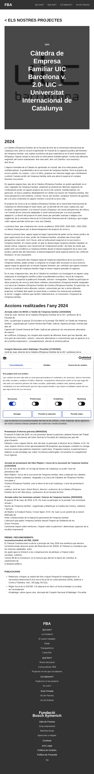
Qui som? (39, 5)
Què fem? (51, 5)
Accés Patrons (47, 695)
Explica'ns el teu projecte (47, 681)
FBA (8, 4)
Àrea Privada (47, 691)
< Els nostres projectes (33, 20)
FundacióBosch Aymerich (47, 714)
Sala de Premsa (47, 722)
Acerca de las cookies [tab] (77, 365)
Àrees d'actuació (47, 662)
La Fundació (47, 634)
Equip (47, 643)
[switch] (35, 404)
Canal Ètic (47, 652)
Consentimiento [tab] (16, 365)
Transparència (47, 648)
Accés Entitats (47, 700)
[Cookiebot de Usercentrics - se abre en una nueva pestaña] (80, 358)
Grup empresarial (47, 726)
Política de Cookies (47, 750)
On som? (47, 686)
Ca (47, 760)
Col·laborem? (66, 5)
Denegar (17, 414)
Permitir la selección (47, 414)
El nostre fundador (47, 639)
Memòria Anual (47, 731)
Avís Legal (47, 746)
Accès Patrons (82, 5)
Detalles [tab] (47, 365)
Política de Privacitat (47, 755)
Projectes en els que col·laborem (47, 671)
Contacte (47, 740)
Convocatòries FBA (47, 667)
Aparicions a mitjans (47, 735)
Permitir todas (77, 414)
